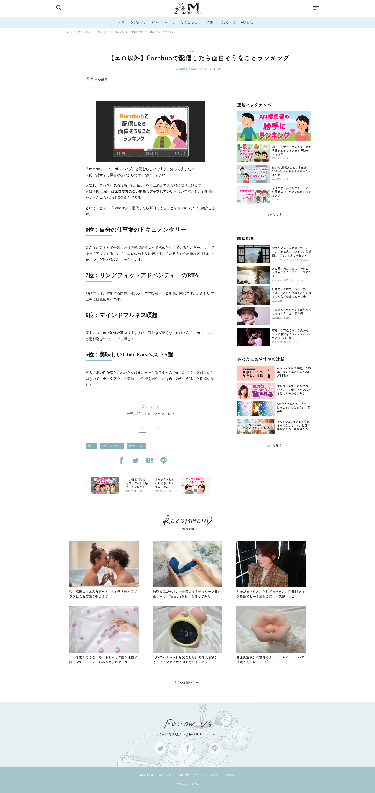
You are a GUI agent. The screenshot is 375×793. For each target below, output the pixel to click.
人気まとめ (227, 22)
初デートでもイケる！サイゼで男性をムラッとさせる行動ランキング (291, 151)
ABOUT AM (146, 775)
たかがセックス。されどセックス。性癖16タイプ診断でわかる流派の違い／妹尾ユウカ (270, 594)
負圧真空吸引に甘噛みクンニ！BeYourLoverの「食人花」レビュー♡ (270, 660)
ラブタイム (138, 22)
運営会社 (231, 775)
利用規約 (184, 775)
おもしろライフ (112, 445)
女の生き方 (103, 31)
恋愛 (121, 22)
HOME (68, 32)
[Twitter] (135, 460)
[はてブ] (149, 460)
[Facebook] (121, 460)
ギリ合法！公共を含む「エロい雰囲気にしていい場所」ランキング (291, 192)
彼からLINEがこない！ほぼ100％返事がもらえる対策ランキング (291, 171)
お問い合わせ (166, 775)
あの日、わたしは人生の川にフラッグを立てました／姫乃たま (291, 272)
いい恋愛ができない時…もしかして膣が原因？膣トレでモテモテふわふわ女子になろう (103, 660)
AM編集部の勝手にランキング (193, 69)
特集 (209, 22)
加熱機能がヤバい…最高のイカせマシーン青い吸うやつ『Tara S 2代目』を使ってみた (187, 594)
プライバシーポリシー (208, 775)
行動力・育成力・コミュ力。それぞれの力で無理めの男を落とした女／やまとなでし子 (291, 293)
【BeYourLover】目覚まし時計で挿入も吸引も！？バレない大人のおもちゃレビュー (185, 660)
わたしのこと (190, 22)
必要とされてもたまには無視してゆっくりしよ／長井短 (291, 311)
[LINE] (163, 460)
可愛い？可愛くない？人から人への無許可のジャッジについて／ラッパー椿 (291, 334)
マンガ (169, 22)
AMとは (247, 22)
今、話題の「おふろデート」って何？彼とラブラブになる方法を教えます (103, 594)
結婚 (155, 22)
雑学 (91, 445)
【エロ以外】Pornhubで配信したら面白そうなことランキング (145, 31)
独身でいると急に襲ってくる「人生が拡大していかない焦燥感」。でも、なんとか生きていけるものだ (291, 252)
